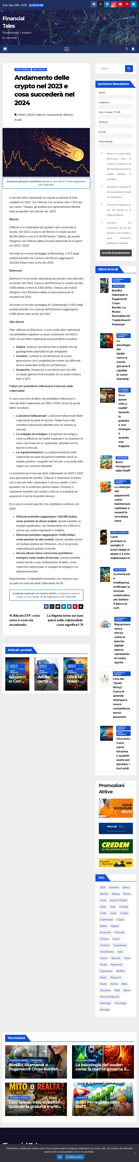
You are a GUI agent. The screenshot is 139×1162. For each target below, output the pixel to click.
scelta (103, 983)
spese (127, 990)
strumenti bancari (109, 996)
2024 (102, 887)
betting (116, 893)
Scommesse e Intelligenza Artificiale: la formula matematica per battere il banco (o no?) (121, 591)
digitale (115, 926)
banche (104, 893)
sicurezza (105, 990)
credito (124, 913)
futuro (116, 938)
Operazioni (118, 286)
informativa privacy (118, 159)
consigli (123, 906)
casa (112, 906)
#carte (18, 119)
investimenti (120, 945)
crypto (120, 919)
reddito (120, 971)
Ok (60, 1157)
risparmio (115, 977)
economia (105, 932)
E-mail (102, 131)
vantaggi (104, 1009)
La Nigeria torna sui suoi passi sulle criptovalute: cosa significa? (65, 620)
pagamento (106, 971)
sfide (124, 983)
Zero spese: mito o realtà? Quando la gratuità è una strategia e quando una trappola (124, 421)
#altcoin (41, 114)
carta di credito (118, 900)
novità (103, 964)
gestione (105, 945)
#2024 (31, 114)
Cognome (104, 102)
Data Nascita (106, 141)
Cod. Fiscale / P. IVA (109, 112)
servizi (114, 983)
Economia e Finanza (118, 280)
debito (103, 926)
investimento (107, 951)
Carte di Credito (14, 666)
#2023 (22, 114)
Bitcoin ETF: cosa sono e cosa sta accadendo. (24, 620)
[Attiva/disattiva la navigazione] (66, 49)
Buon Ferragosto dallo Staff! (123, 466)
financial (119, 932)
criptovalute (106, 919)
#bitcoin (68, 114)
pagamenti (116, 964)
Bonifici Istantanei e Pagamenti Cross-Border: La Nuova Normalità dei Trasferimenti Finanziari (121, 307)
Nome (102, 92)
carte (103, 906)
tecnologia (120, 1003)
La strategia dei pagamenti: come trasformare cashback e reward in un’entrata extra (122, 503)
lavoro (103, 958)
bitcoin (127, 893)
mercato (115, 958)
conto (103, 913)
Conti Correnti (22, 69)
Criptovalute (39, 69)
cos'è (113, 913)
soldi (117, 990)
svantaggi (105, 1003)
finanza (104, 938)
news (127, 958)
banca (126, 887)
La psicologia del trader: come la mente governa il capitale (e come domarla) (101, 1069)
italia (120, 951)
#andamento (54, 114)
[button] (127, 48)
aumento (114, 887)
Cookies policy (74, 1157)
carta (103, 900)
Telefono (103, 122)
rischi (103, 977)
